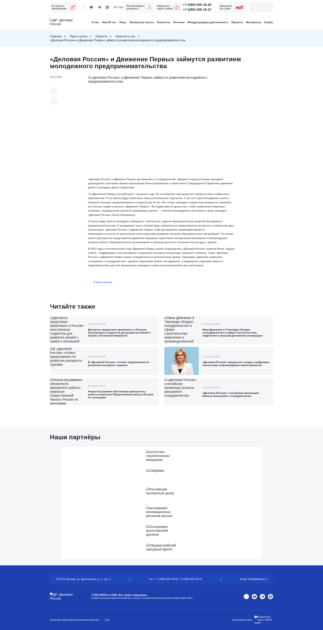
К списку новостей (102, 282)
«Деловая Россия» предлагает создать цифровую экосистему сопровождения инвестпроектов (235, 364)
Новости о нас (125, 36)
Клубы (268, 22)
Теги (107, 620)
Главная (55, 36)
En (121, 7)
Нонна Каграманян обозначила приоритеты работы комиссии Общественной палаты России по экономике (120, 394)
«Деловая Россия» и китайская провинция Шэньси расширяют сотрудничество (230, 394)
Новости (101, 36)
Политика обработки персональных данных (74, 620)
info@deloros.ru (257, 579)
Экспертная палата (141, 22)
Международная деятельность (208, 22)
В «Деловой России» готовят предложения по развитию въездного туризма (118, 364)
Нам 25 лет (109, 22)
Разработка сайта (242, 620)
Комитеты (163, 22)
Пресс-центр (78, 36)
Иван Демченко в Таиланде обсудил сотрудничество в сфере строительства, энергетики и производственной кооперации (232, 332)
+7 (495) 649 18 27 (197, 9)
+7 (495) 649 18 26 (197, 5)
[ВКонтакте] (53, 91)
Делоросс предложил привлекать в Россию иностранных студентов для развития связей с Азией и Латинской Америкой (119, 332)
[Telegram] (53, 101)
